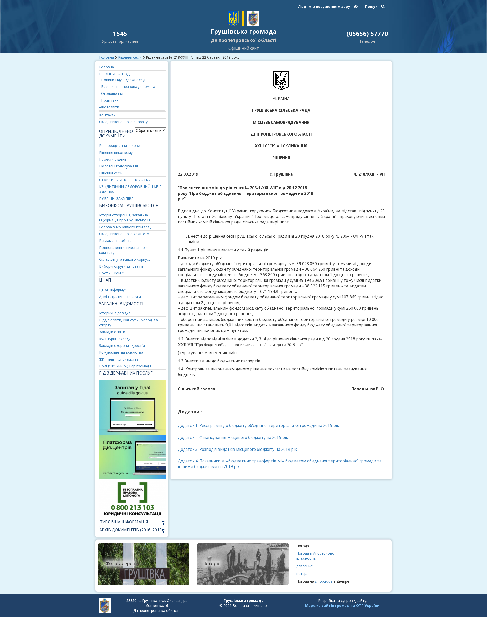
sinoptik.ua (324, 581)
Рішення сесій (130, 57)
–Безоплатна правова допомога (127, 86)
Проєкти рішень (112, 159)
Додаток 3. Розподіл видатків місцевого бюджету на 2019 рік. (238, 449)
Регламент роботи (115, 240)
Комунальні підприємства (121, 352)
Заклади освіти (112, 331)
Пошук (372, 6)
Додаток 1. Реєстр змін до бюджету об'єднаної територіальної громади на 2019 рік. (259, 425)
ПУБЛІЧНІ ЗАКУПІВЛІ (117, 198)
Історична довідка (114, 313)
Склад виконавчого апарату (123, 121)
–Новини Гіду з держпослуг (122, 79)
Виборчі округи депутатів (121, 266)
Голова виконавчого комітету (125, 227)
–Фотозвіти (109, 107)
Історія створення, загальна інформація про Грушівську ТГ (125, 217)
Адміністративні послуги (120, 296)
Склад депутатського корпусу (124, 259)
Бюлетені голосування (118, 166)
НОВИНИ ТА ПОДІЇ (115, 73)
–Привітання (110, 100)
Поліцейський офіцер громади (125, 366)
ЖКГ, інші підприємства (119, 359)
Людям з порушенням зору (324, 6)
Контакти (107, 115)
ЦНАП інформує (112, 289)
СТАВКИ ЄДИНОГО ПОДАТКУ (124, 179)
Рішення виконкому (116, 152)
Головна (106, 57)
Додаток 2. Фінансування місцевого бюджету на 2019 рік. (233, 437)
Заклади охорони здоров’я (122, 345)
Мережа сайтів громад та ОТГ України (342, 605)
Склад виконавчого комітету (124, 233)
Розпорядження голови (119, 145)
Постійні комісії (112, 273)
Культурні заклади (115, 338)
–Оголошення (111, 93)
